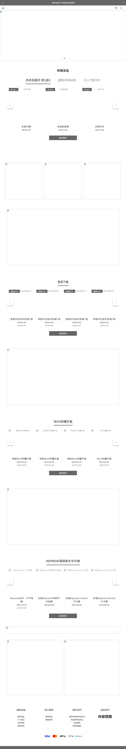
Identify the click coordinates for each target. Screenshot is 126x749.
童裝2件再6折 (67, 80)
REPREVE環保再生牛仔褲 (63, 561)
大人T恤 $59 (92, 80)
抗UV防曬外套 (63, 421)
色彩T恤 (63, 282)
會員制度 (49, 716)
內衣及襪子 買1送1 (38, 80)
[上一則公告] (3, 3)
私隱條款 (77, 722)
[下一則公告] (123, 3)
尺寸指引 (21, 719)
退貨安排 (21, 726)
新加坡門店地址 (77, 719)
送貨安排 (21, 722)
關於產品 (21, 716)
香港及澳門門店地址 (77, 716)
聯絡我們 (49, 719)
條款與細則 (77, 726)
